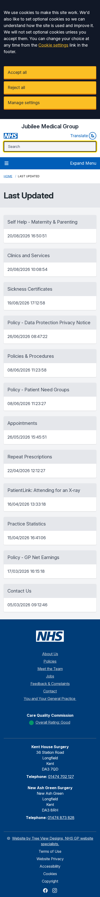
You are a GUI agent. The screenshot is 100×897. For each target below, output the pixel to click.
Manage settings (24, 102)
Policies (50, 661)
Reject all (16, 87)
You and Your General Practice (50, 698)
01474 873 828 (61, 817)
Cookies (50, 873)
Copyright (50, 881)
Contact (50, 691)
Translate (79, 135)
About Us (50, 653)
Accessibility (50, 866)
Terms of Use (50, 851)
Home (8, 176)
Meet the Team (50, 668)
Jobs (50, 676)
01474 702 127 (61, 776)
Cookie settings (53, 45)
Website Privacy (50, 858)
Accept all (17, 72)
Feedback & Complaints (50, 683)
